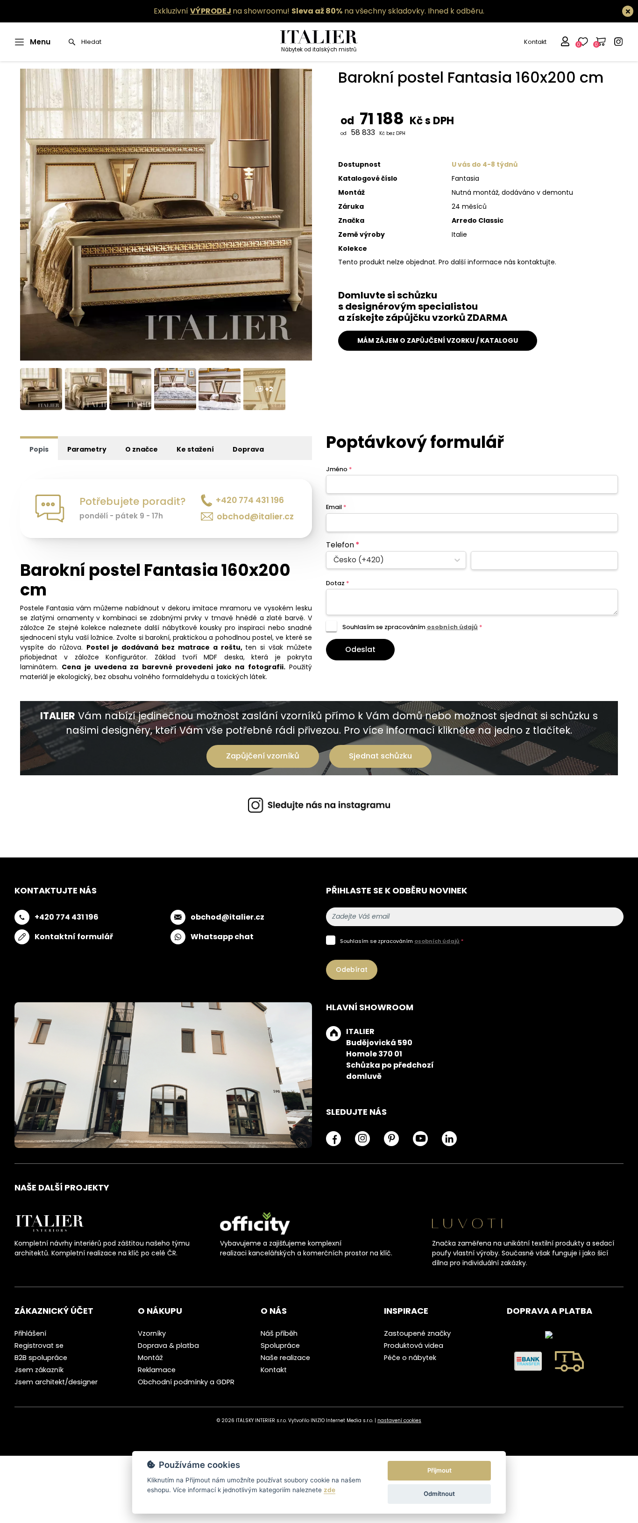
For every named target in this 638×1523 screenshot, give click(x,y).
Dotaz (337, 583)
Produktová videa (413, 1345)
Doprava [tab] (248, 449)
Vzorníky (152, 1333)
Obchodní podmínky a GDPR (186, 1382)
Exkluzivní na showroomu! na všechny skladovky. (290, 11)
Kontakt (535, 42)
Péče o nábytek (410, 1357)
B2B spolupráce (40, 1357)
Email (336, 507)
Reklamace (157, 1369)
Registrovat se (39, 1345)
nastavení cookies (399, 1420)
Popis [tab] (39, 449)
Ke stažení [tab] (195, 449)
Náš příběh (279, 1333)
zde (329, 1490)
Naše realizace (285, 1357)
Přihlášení (30, 1333)
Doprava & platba (168, 1345)
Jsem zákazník (39, 1369)
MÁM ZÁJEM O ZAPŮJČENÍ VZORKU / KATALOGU (437, 340)
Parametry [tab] (86, 449)
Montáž (150, 1357)
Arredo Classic (477, 220)
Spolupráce (280, 1345)
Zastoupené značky (417, 1333)
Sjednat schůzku (380, 756)
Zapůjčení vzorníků (262, 756)
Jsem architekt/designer (56, 1382)
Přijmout (439, 1470)
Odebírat (352, 969)
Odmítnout (439, 1493)
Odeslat (360, 649)
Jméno (339, 469)
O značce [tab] (141, 449)
